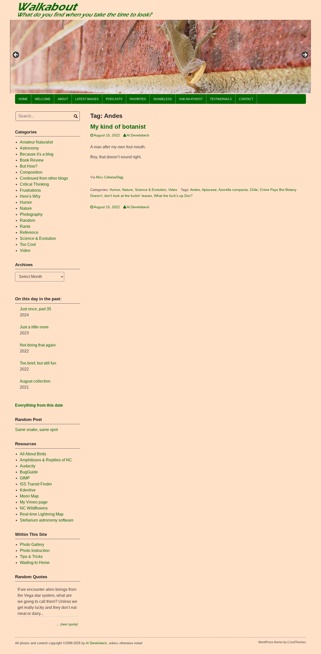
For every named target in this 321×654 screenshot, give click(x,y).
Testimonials (221, 99)
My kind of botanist (118, 126)
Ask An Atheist (191, 99)
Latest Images (87, 99)
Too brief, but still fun (38, 363)
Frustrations (30, 190)
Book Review (32, 160)
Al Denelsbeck (138, 135)
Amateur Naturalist (36, 142)
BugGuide (29, 472)
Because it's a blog (36, 154)
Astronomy (29, 148)
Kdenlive (28, 490)
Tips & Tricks (31, 556)
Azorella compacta (233, 190)
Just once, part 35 (35, 309)
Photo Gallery (32, 544)
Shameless (162, 99)
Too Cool (28, 244)
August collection (35, 381)
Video (172, 190)
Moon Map (29, 496)
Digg (120, 177)
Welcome (42, 99)
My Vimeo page (34, 502)
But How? (28, 166)
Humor (115, 190)
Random (27, 220)
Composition (31, 172)
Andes (195, 190)
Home (23, 99)
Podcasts (114, 99)
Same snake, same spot (36, 429)
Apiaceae (209, 190)
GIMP (25, 478)
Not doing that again (38, 345)
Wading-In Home (35, 562)
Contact (246, 99)
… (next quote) (67, 624)
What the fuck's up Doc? (173, 196)
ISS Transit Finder (36, 484)
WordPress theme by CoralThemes (282, 642)
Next (304, 55)
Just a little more (34, 327)
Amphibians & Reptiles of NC (46, 460)
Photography (31, 214)
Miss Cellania (106, 177)
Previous (16, 55)
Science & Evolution (150, 190)
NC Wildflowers (34, 508)
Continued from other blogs (44, 178)
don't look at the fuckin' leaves (128, 196)
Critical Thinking (34, 184)
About (63, 99)
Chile (254, 190)
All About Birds (33, 454)
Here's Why (30, 196)
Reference (29, 232)
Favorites (138, 99)
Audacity (27, 466)
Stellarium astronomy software (46, 520)
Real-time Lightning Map (41, 514)
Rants (25, 226)
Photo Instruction (35, 550)
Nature (127, 190)
